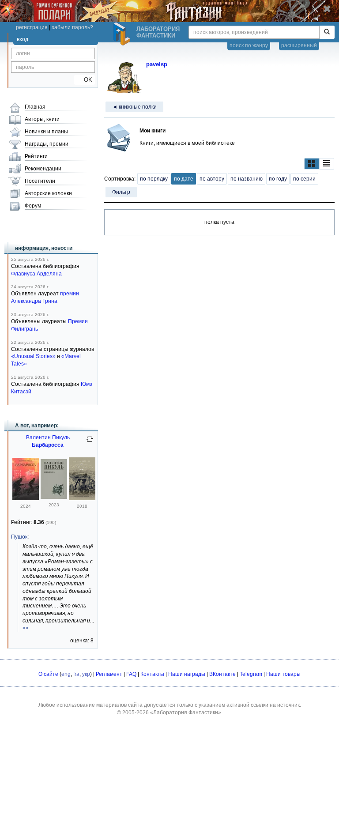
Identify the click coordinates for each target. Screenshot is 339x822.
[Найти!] (327, 32)
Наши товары (283, 674)
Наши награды (186, 674)
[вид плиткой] (311, 164)
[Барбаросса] (25, 498)
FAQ (131, 674)
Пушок (19, 537)
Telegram (251, 674)
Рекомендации (43, 169)
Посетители (40, 181)
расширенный (299, 45)
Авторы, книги (42, 119)
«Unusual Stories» (33, 356)
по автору (212, 179)
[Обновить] (89, 443)
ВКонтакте (222, 674)
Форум (33, 206)
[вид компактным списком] (326, 164)
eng (66, 674)
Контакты (152, 674)
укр (86, 674)
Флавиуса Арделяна (36, 274)
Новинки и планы (46, 131)
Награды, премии (46, 144)
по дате (183, 179)
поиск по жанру (249, 45)
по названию (246, 179)
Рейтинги (36, 156)
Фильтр (121, 192)
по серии (304, 179)
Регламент (109, 674)
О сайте (48, 674)
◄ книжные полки (134, 107)
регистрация (32, 27)
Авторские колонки (48, 193)
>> (26, 628)
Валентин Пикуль (48, 437)
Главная (35, 107)
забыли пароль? (72, 27)
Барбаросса (48, 445)
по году (278, 179)
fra (76, 674)
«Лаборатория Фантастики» (185, 712)
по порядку (154, 179)
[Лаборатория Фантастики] (123, 34)
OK (84, 79)
